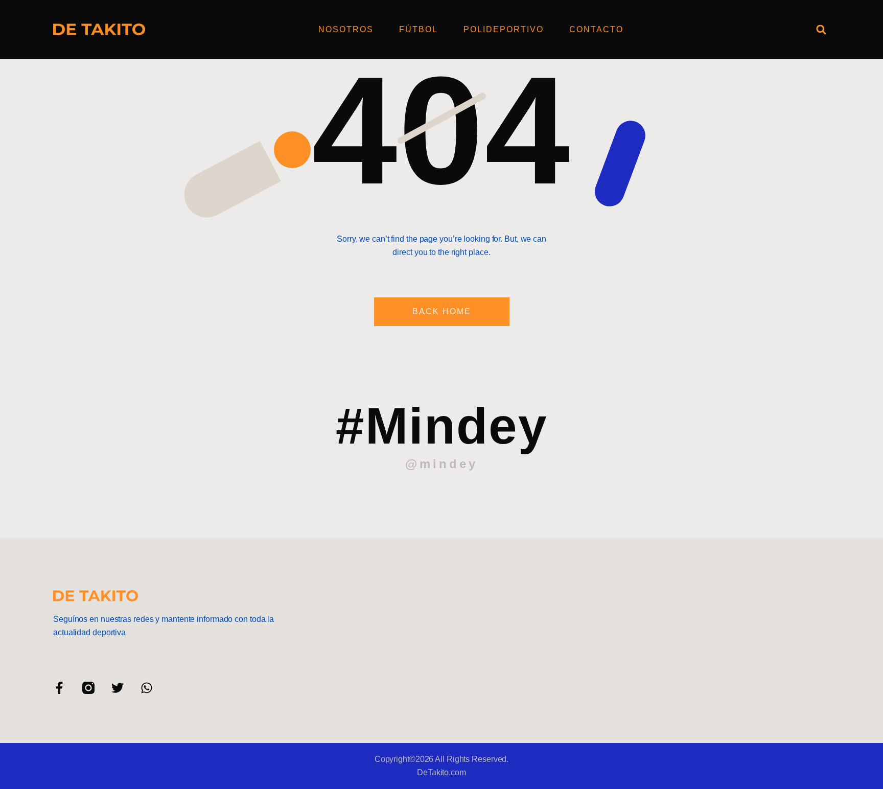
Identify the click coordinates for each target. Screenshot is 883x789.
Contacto (596, 29)
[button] (821, 29)
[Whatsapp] (147, 688)
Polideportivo (503, 29)
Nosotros (346, 29)
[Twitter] (117, 688)
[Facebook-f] (59, 688)
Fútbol (418, 29)
